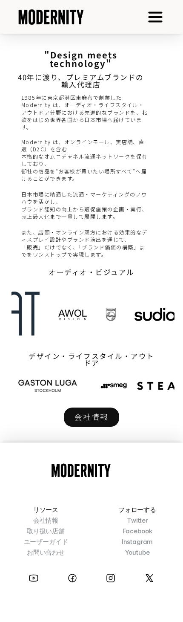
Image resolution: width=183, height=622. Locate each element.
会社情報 (45, 520)
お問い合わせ (46, 552)
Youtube (137, 552)
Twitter (137, 520)
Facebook (137, 531)
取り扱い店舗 (46, 531)
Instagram (137, 542)
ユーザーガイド (46, 542)
